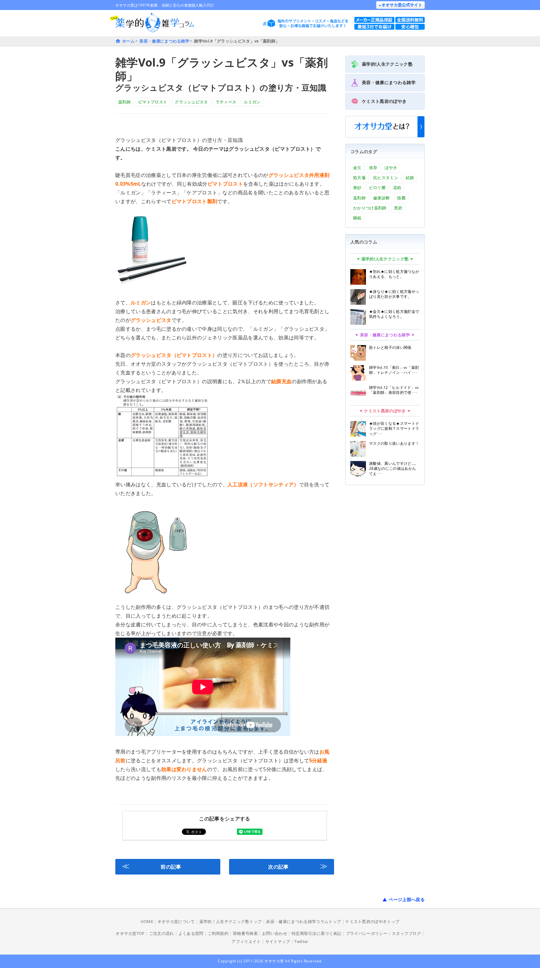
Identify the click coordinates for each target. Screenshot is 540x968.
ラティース (226, 102)
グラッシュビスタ (191, 102)
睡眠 (357, 218)
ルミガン (252, 102)
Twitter (301, 941)
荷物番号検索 (245, 933)
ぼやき (391, 167)
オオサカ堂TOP (130, 933)
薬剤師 (124, 102)
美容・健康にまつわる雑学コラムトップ (303, 921)
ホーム (128, 41)
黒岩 (398, 208)
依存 (373, 167)
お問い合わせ (274, 933)
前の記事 (151, 865)
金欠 (357, 167)
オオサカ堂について (176, 921)
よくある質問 (190, 933)
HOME (147, 921)
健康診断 (381, 198)
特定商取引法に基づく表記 (317, 933)
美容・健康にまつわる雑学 (164, 41)
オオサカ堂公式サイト (400, 5)
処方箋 (359, 177)
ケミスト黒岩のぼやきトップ (372, 921)
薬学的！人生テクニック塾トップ (230, 921)
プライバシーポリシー (367, 933)
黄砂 (357, 187)
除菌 (401, 198)
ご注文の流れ (161, 933)
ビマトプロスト (152, 102)
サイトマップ (277, 941)
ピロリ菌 (377, 187)
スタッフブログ (406, 933)
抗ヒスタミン (385, 177)
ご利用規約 (218, 933)
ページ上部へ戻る (407, 899)
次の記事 (298, 865)
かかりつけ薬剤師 (370, 208)
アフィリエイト (246, 941)
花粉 (397, 187)
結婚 (410, 177)
